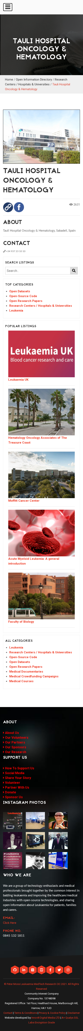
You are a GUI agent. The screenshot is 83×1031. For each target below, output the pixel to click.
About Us (11, 733)
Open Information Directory (34, 79)
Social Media (14, 773)
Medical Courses (21, 681)
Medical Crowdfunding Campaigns (33, 676)
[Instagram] (68, 970)
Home (9, 79)
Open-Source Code (23, 296)
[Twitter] (59, 970)
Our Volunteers (16, 737)
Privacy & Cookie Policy (52, 1012)
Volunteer (12, 783)
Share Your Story (17, 778)
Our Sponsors (15, 747)
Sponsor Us (13, 797)
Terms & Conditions (25, 1012)
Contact (7, 1012)
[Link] (8, 207)
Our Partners (14, 742)
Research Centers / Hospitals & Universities (40, 306)
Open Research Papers (25, 301)
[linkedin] (24, 970)
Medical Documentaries (26, 671)
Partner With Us (16, 787)
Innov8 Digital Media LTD (45, 1017)
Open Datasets (19, 291)
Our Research (15, 752)
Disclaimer (73, 1012)
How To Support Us (19, 768)
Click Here (9, 923)
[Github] (15, 970)
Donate (10, 792)
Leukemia (16, 310)
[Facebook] (50, 970)
